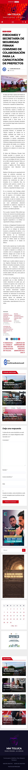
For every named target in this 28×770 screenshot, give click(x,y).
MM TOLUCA (14, 14)
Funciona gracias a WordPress (10, 758)
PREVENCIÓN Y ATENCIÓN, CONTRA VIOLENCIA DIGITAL (12, 400)
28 (4, 622)
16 (10, 615)
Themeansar (14, 760)
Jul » (16, 625)
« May (12, 625)
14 (4, 615)
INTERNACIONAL (7, 683)
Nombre (5, 470)
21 (4, 619)
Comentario (6, 440)
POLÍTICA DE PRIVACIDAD (14, 766)
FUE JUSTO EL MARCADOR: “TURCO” (13, 719)
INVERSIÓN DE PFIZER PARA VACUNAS (13, 415)
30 (10, 622)
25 (17, 619)
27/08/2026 (7, 673)
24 (14, 619)
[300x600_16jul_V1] (13, 576)
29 (7, 622)
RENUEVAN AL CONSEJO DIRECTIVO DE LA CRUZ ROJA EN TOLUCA (8, 346)
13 (23, 612)
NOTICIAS (9, 31)
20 (23, 615)
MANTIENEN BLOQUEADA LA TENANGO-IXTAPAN (12, 384)
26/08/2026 (7, 722)
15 (7, 615)
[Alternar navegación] (13, 22)
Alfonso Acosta (17, 387)
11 (17, 612)
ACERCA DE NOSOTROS (19, 763)
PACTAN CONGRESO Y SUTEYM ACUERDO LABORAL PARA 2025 (18, 316)
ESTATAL (4, 31)
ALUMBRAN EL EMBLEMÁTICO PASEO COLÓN (13, 703)
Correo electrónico (8, 477)
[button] (22, 22)
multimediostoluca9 (15, 68)
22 (7, 619)
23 (10, 619)
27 (23, 619)
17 (14, 615)
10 (14, 612)
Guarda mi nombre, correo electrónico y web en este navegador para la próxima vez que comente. (14, 495)
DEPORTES (6, 716)
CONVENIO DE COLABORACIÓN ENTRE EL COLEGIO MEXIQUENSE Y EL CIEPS (8, 329)
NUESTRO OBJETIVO (8, 763)
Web (4, 484)
